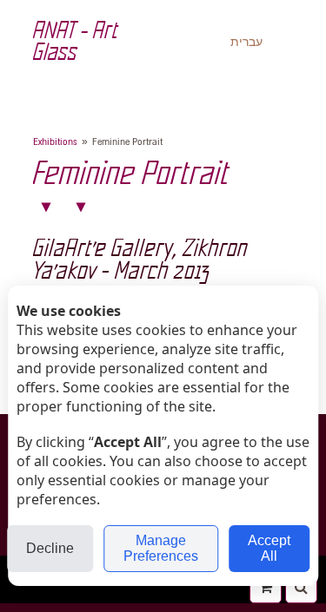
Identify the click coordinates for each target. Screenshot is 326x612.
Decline (50, 548)
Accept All (269, 548)
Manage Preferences (160, 548)
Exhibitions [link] (55, 142)
